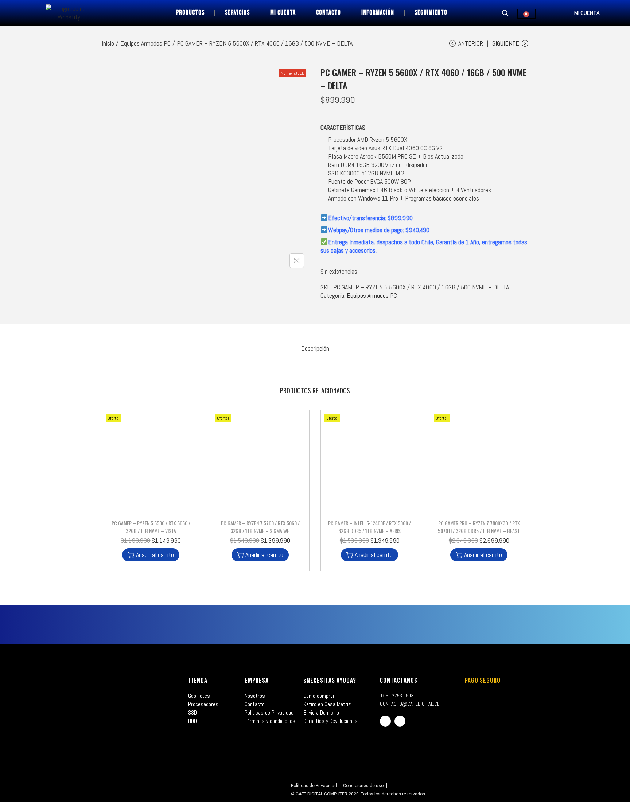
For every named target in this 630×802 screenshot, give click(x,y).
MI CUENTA (587, 13)
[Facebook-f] (385, 721)
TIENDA (197, 680)
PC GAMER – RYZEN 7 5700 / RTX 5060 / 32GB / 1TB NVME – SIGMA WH (260, 526)
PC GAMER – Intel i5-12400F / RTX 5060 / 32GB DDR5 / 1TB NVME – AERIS (369, 526)
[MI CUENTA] (567, 12)
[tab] (315, 348)
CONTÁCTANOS (398, 680)
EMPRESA (257, 680)
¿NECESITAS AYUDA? (329, 680)
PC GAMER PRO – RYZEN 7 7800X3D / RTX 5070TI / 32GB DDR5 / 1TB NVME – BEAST (479, 526)
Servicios (237, 12)
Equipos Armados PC (145, 43)
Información (377, 12)
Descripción (315, 348)
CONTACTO (328, 12)
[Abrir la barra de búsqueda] (505, 12)
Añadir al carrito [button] (155, 554)
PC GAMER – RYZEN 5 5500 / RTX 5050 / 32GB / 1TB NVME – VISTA (151, 526)
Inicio (108, 43)
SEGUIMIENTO (431, 12)
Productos (190, 12)
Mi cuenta (283, 12)
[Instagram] (399, 721)
